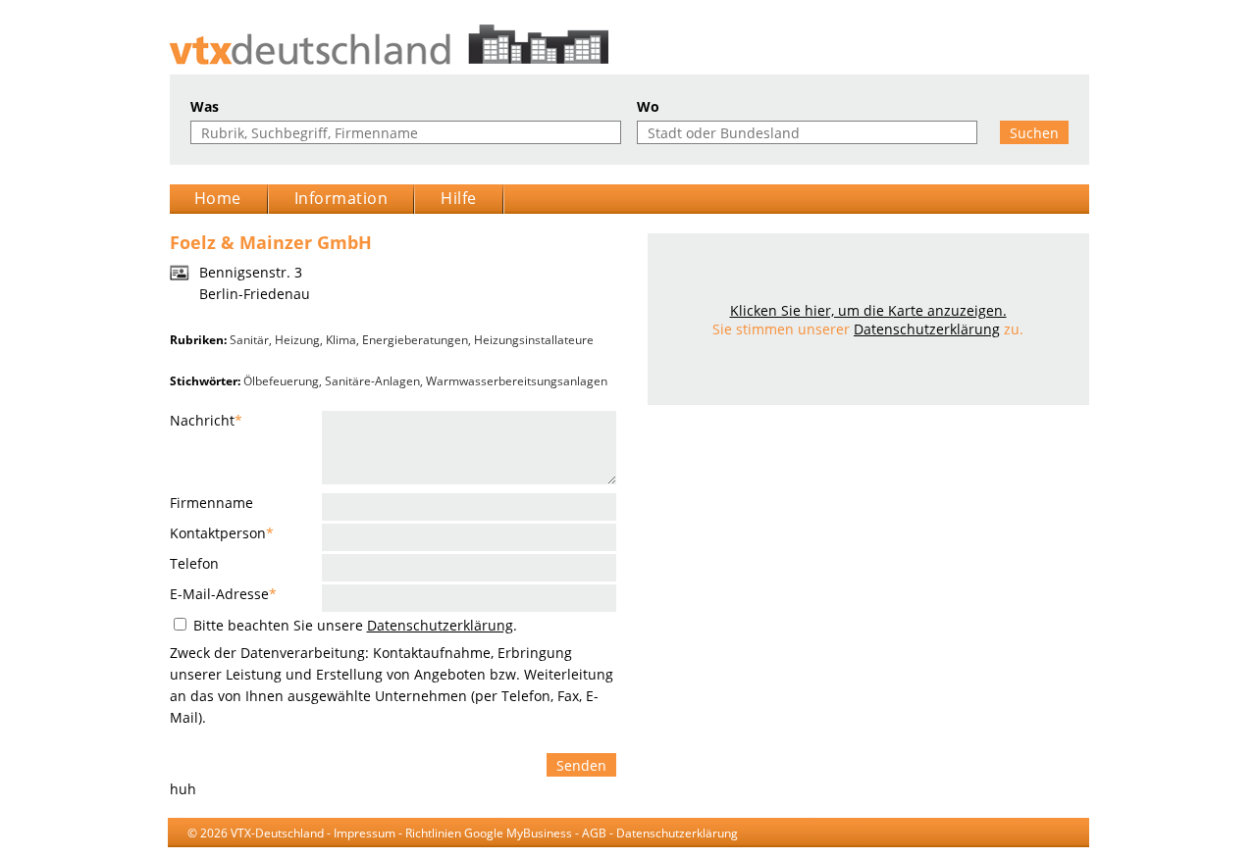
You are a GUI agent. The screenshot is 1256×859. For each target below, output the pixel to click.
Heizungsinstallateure (534, 339)
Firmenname (211, 502)
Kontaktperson (222, 533)
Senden (581, 765)
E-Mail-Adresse (223, 593)
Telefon (194, 563)
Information (341, 198)
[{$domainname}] (628, 45)
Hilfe (459, 198)
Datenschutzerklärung (440, 625)
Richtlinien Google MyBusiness (488, 833)
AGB (594, 833)
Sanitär (249, 339)
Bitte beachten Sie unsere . (353, 625)
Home (217, 198)
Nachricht (206, 420)
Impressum (364, 833)
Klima (341, 339)
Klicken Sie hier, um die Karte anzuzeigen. (868, 310)
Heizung (297, 339)
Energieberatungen (415, 339)
